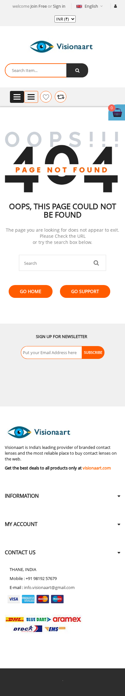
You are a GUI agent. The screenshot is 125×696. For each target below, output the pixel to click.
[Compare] (60, 97)
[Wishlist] (46, 97)
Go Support (85, 291)
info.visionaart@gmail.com (49, 587)
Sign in (59, 6)
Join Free (38, 6)
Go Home (30, 291)
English (91, 6)
